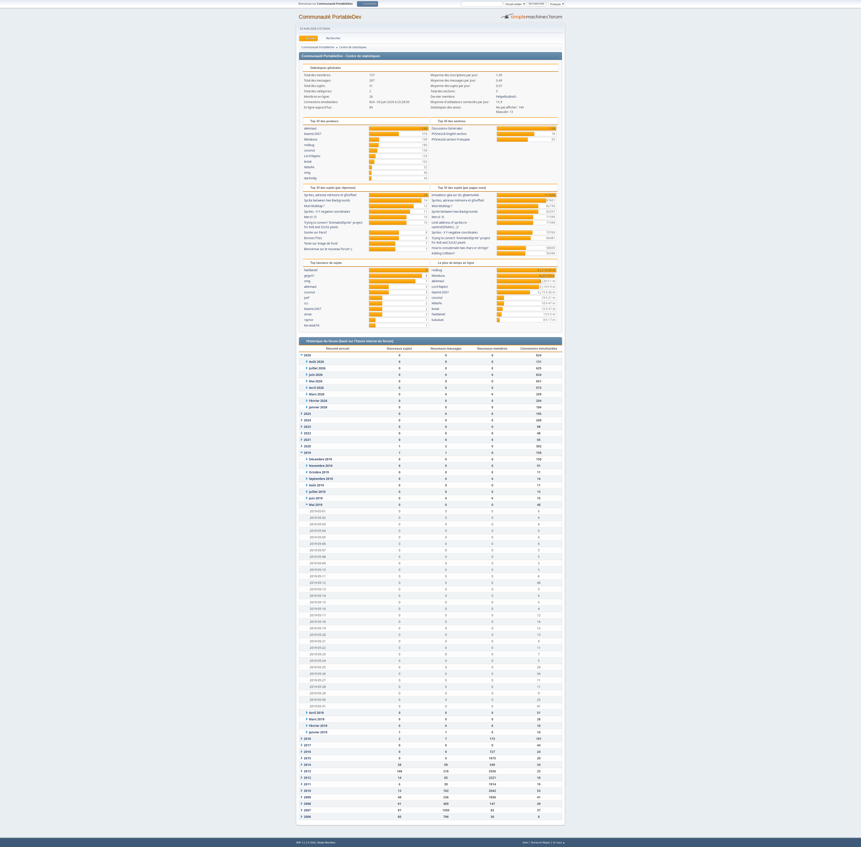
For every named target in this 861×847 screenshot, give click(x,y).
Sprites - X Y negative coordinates (327, 212)
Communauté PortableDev (330, 17)
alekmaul (310, 128)
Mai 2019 (315, 505)
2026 (307, 355)
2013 (307, 771)
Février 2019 (318, 726)
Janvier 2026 (318, 407)
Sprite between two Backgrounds (327, 200)
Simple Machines (326, 842)
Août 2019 (316, 485)
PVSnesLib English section (449, 134)
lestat (308, 162)
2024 (307, 420)
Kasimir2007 (312, 134)
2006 (307, 817)
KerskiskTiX (312, 325)
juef (306, 298)
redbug (309, 145)
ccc (306, 303)
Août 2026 (316, 362)
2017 (307, 745)
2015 (307, 758)
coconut (309, 150)
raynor (308, 320)
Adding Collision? (443, 253)
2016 (307, 752)
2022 (307, 433)
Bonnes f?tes (313, 238)
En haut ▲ (559, 842)
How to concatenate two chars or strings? (460, 248)
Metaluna (310, 139)
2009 (307, 797)
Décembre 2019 (320, 459)
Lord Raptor (312, 156)
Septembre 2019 (321, 479)
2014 (307, 765)
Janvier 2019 (318, 732)
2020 (307, 446)
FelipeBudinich (506, 97)
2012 (307, 778)
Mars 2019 (316, 719)
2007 (307, 810)
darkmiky (310, 178)
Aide (525, 842)
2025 (307, 414)
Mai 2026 (315, 381)
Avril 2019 (316, 713)
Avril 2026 (316, 388)
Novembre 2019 (321, 466)
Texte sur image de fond (320, 243)
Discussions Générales (447, 128)
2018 (307, 739)
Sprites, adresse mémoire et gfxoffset (330, 195)
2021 (307, 440)
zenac (308, 314)
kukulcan (438, 320)
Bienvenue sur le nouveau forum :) (328, 249)
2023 (307, 427)
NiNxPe (309, 167)
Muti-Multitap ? (314, 206)
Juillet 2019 (317, 492)
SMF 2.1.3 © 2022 (306, 842)
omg (307, 173)
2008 (307, 804)
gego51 (309, 276)
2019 (307, 453)
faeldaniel (310, 270)
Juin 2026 (316, 375)
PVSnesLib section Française (451, 139)
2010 (307, 791)
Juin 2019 (316, 498)
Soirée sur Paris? (315, 232)
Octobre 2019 (319, 472)
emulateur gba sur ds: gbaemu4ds (455, 195)
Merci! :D (310, 217)
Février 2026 (318, 401)
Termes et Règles (540, 842)
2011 (307, 784)
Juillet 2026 (317, 368)
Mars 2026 (316, 394)
